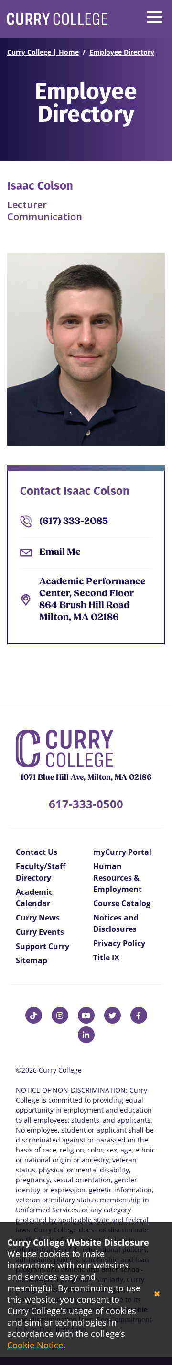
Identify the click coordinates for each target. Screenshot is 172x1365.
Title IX (106, 957)
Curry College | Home (43, 52)
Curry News (38, 917)
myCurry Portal (122, 852)
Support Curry (42, 946)
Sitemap (31, 960)
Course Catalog (121, 903)
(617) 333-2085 (73, 521)
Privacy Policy (119, 943)
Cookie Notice (35, 1345)
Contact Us (36, 852)
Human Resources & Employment (117, 877)
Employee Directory (121, 52)
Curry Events (40, 932)
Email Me (60, 552)
